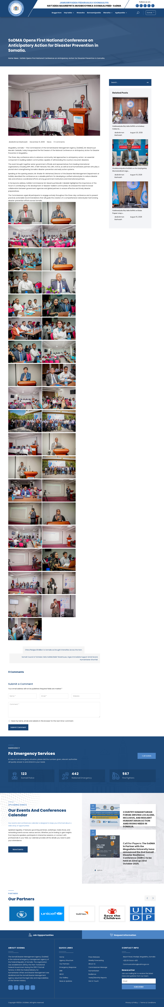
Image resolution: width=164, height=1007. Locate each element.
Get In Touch (93, 981)
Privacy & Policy (132, 1002)
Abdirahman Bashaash (18, 142)
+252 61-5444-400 (130, 960)
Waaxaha (81, 13)
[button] (147, 898)
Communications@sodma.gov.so (136, 964)
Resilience (92, 974)
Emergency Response (67, 967)
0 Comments (59, 142)
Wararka (106, 13)
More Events (18, 849)
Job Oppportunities (43, 935)
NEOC (61, 974)
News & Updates (65, 981)
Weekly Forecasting (96, 960)
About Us (91, 964)
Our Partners (64, 964)
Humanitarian (93, 971)
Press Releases (94, 957)
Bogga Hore (56, 13)
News (16, 58)
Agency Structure (66, 960)
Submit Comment (18, 727)
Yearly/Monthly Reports (97, 978)
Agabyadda (120, 13)
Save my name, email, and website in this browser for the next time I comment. (42, 721)
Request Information (125, 935)
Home (10, 58)
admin (99, 870)
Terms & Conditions (148, 1002)
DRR (60, 971)
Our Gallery (63, 978)
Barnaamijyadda (94, 13)
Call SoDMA (146, 756)
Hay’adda (68, 13)
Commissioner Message (97, 967)
